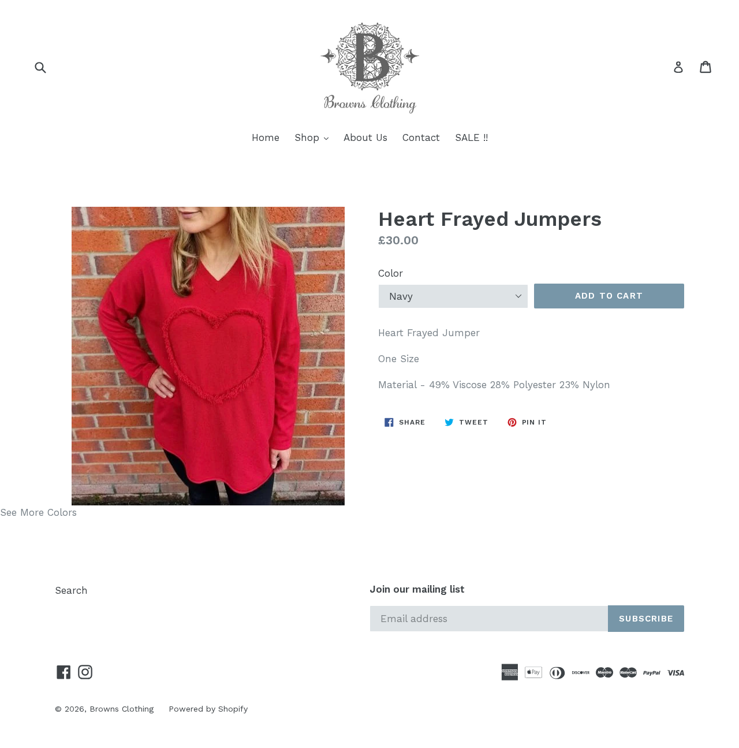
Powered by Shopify (208, 708)
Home (265, 137)
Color (390, 273)
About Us (365, 137)
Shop (314, 137)
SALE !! (471, 137)
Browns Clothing (121, 708)
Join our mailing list (417, 589)
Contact (421, 137)
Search (71, 590)
